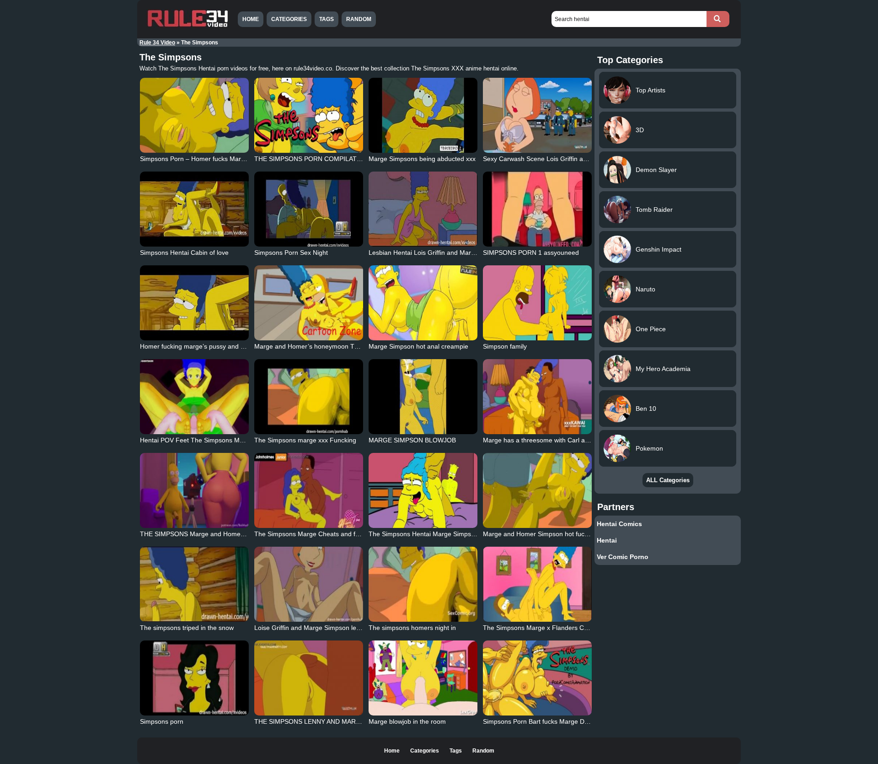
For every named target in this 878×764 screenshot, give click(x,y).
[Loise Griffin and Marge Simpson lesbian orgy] (308, 584)
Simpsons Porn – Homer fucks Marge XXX (201, 158)
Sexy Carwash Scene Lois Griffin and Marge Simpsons (562, 158)
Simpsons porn (161, 721)
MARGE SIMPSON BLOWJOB (412, 440)
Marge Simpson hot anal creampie (418, 346)
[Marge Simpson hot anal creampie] (423, 302)
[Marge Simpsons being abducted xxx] (423, 115)
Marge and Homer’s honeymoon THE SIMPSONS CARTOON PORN (353, 346)
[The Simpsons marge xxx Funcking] (308, 396)
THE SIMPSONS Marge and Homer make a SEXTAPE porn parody (236, 534)
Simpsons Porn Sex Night (291, 252)
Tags (326, 19)
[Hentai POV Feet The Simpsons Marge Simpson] (194, 396)
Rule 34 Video (157, 42)
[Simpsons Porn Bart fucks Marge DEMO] (537, 678)
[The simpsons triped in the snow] (194, 584)
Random (358, 19)
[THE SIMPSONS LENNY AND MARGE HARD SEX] (308, 678)
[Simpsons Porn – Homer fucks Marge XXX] (194, 115)
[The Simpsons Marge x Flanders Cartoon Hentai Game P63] (537, 584)
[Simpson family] (537, 302)
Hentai (607, 540)
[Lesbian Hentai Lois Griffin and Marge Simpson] (423, 209)
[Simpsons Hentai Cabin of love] (194, 209)
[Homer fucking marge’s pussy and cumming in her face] (194, 302)
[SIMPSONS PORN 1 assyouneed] (537, 209)
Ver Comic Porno (622, 556)
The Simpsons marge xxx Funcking (305, 440)
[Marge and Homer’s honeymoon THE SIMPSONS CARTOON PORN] (308, 302)
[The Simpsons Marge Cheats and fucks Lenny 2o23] (308, 490)
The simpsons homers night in (412, 627)
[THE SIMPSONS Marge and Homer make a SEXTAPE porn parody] (194, 490)
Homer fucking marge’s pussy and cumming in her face (220, 346)
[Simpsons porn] (194, 678)
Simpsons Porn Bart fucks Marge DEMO (541, 721)
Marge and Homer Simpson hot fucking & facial (551, 534)
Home (250, 19)
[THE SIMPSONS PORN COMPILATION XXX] (308, 115)
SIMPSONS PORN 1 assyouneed (531, 252)
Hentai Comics (619, 523)
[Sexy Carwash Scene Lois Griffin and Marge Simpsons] (537, 115)
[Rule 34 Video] (187, 26)
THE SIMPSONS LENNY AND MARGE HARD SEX (326, 721)
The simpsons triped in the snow (187, 627)
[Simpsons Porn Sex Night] (308, 209)
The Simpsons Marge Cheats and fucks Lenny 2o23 (329, 534)
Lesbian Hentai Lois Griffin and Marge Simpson (437, 252)
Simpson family (505, 346)
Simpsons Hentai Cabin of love (184, 252)
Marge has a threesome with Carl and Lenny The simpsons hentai (578, 440)
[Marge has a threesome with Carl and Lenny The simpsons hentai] (537, 396)
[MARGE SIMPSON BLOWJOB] (423, 396)
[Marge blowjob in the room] (423, 678)
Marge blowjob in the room (407, 721)
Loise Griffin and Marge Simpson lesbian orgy (320, 627)
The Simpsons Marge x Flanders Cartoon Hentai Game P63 (569, 627)
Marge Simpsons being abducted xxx (422, 158)
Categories (289, 19)
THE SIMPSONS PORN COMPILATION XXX (318, 158)
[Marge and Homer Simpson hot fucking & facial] (537, 490)
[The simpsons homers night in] (423, 584)
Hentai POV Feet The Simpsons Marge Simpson (210, 440)
